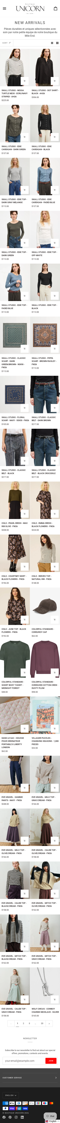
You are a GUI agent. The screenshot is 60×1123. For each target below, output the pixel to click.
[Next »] (49, 1023)
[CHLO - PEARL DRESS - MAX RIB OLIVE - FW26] (15, 500)
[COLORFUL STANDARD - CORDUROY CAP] (45, 606)
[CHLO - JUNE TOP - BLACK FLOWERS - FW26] (15, 606)
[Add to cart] (25, 349)
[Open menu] (7, 8)
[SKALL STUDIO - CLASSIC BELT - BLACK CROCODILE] (45, 447)
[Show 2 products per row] (57, 43)
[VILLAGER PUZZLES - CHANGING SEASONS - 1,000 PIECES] (45, 715)
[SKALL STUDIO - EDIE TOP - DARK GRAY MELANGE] (15, 176)
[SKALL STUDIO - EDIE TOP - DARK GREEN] (15, 229)
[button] (52, 1121)
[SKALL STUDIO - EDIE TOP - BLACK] (45, 282)
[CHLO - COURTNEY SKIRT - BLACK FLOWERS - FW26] (15, 553)
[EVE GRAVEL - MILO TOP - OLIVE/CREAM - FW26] (15, 827)
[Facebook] (4, 1117)
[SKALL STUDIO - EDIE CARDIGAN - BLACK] (45, 123)
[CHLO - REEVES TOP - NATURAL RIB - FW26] (45, 553)
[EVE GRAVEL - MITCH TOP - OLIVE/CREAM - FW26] (45, 880)
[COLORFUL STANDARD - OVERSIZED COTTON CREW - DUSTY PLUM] (45, 659)
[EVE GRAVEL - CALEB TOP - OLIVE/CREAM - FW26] (45, 827)
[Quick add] (25, 81)
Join (51, 1061)
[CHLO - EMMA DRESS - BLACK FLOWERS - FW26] (45, 500)
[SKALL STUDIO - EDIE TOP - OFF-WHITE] (45, 229)
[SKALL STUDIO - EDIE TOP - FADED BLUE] (15, 282)
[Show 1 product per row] (52, 43)
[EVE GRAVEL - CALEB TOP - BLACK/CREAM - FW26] (15, 880)
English (9, 1095)
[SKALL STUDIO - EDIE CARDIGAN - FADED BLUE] (45, 176)
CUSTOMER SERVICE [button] (12, 1078)
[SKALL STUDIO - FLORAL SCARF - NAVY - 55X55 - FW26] (15, 394)
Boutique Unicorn (14, 1113)
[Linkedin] (22, 1117)
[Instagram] (16, 1117)
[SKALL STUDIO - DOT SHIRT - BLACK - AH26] (45, 67)
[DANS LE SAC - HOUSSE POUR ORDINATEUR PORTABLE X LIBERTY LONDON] (15, 715)
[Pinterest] (10, 1117)
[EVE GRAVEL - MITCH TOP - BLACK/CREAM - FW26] (15, 933)
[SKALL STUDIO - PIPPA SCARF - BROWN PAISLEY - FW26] (45, 335)
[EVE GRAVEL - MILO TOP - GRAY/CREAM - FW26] (45, 774)
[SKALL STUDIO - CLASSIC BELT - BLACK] (15, 447)
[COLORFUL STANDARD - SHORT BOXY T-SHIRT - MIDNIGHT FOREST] (15, 659)
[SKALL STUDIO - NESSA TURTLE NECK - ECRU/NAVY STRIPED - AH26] (15, 67)
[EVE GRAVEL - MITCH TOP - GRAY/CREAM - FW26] (45, 933)
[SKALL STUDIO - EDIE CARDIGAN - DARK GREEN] (15, 123)
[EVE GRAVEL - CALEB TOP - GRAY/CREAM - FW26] (15, 986)
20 (42, 1023)
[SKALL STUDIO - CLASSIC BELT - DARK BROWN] (45, 394)
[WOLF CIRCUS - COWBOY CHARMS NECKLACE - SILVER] (45, 986)
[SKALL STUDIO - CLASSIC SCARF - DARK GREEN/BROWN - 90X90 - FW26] (15, 335)
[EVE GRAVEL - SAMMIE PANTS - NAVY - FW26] (15, 774)
